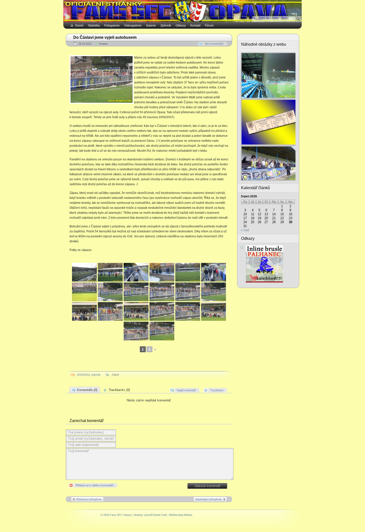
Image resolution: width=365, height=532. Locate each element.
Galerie (151, 25)
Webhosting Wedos (180, 514)
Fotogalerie (112, 25)
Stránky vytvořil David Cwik (150, 514)
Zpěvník (165, 25)
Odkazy (181, 25)
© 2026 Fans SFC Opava (116, 514)
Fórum (209, 25)
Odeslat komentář (207, 486)
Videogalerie (133, 25)
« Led (245, 230)
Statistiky (94, 25)
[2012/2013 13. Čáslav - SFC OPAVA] (84, 272)
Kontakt (195, 25)
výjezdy (96, 374)
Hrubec (103, 43)
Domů (79, 25)
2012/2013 (83, 374)
